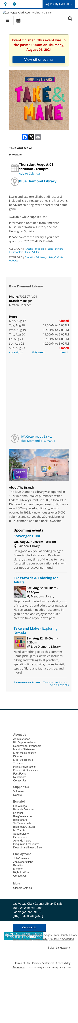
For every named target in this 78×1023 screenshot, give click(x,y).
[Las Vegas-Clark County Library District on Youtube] (41, 721)
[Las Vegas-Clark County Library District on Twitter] (25, 721)
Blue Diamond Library (37, 181)
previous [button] (16, 352)
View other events (39, 60)
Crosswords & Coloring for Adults (36, 579)
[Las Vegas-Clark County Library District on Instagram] (33, 721)
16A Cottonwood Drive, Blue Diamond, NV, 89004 (37, 439)
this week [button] (38, 352)
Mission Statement (24, 749)
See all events (59, 685)
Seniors (59, 248)
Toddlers (39, 248)
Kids (27, 252)
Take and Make (35, 630)
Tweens (29, 248)
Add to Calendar (30, 173)
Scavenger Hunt (27, 535)
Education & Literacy (36, 257)
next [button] (63, 352)
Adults (35, 252)
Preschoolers (16, 252)
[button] (7, 20)
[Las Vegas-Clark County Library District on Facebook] (16, 721)
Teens (50, 248)
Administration (21, 738)
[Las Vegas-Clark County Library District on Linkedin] (50, 721)
